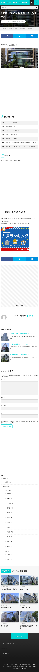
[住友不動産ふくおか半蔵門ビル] (5, 358)
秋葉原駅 (24, 623)
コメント (3, 379)
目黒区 (8, 541)
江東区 (8, 527)
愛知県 (5, 478)
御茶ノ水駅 (5, 586)
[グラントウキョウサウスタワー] (5, 337)
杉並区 (8, 522)
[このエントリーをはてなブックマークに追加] (32, 36)
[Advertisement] (19, 91)
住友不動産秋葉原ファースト (29, 627)
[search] (36, 7)
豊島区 (8, 546)
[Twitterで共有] (19, 36)
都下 (6, 551)
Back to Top (19, 636)
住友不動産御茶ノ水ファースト (19, 344)
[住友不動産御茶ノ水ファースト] (5, 347)
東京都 (5, 487)
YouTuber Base (7, 654)
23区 (6, 490)
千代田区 (14, 21)
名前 (3, 397)
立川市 (8, 559)
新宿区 (8, 517)
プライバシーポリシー (9, 643)
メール (3, 405)
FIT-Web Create (30, 666)
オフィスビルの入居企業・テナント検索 (24, 664)
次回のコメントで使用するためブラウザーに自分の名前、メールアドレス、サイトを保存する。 (19, 422)
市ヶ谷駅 (5, 605)
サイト (3, 413)
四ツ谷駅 (21, 21)
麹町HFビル (24, 589)
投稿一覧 (30, 316)
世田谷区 (9, 493)
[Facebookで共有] (7, 36)
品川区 (8, 508)
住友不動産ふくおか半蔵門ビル (19, 354)
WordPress (22, 668)
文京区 (8, 512)
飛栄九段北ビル (6, 607)
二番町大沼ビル (25, 607)
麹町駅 (23, 586)
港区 (8, 537)
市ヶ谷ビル (4, 626)
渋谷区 (8, 532)
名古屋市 (7, 482)
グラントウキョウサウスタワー (19, 333)
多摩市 (8, 554)
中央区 (8, 498)
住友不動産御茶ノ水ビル (9, 589)
